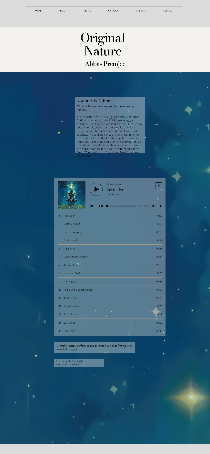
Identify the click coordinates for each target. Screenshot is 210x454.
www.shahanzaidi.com (68, 364)
